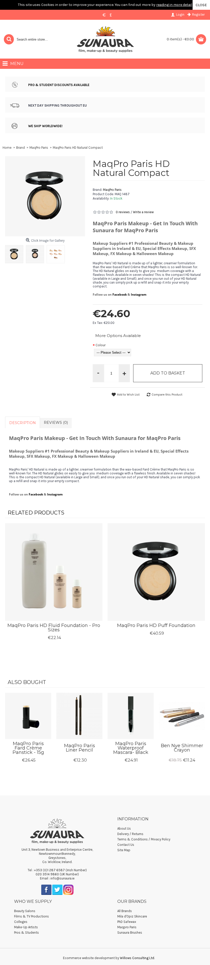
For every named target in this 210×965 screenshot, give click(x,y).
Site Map (123, 850)
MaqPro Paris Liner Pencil (79, 748)
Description (22, 422)
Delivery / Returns (130, 834)
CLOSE (201, 5)
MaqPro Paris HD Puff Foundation (156, 625)
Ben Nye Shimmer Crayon (182, 748)
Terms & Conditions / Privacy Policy (143, 839)
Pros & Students (26, 932)
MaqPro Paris (112, 190)
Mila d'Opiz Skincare (132, 916)
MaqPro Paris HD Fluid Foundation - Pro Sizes (53, 628)
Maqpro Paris (126, 927)
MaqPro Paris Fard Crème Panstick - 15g (28, 748)
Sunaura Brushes (129, 932)
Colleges (20, 922)
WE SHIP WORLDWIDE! (45, 126)
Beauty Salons (24, 911)
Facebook (119, 294)
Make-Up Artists (26, 927)
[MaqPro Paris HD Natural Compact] (15, 252)
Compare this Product (167, 394)
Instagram (138, 294)
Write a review (143, 212)
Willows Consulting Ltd (137, 958)
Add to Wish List (128, 394)
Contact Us (125, 845)
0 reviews (123, 212)
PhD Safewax (126, 922)
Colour (101, 345)
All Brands (124, 911)
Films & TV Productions (31, 916)
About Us (124, 828)
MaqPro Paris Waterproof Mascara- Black (130, 748)
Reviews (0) (56, 422)
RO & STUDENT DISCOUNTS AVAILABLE (59, 85)
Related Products (36, 513)
